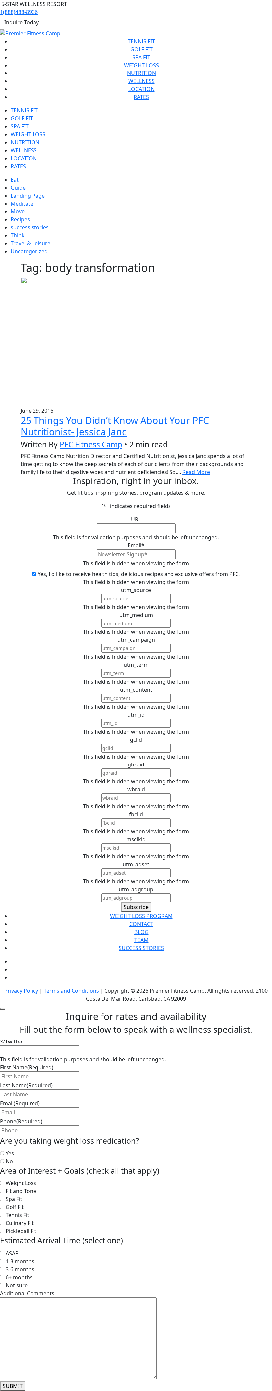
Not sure (17, 1285)
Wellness (141, 81)
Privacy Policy (21, 990)
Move (18, 211)
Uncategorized (29, 251)
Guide (18, 187)
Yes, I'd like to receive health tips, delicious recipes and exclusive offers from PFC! (139, 574)
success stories (30, 227)
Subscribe (136, 907)
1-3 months (20, 1261)
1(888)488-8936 (19, 12)
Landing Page (28, 195)
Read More (196, 472)
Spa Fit (141, 57)
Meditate (22, 203)
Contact (141, 924)
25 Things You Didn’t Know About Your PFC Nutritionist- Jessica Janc (115, 426)
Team (141, 940)
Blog (141, 932)
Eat (15, 179)
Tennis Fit (141, 41)
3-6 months (20, 1269)
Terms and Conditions (71, 990)
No (9, 1161)
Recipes (20, 219)
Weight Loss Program (141, 916)
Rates (141, 97)
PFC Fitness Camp (91, 444)
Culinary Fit (20, 1223)
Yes (10, 1153)
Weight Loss (141, 65)
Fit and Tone (21, 1191)
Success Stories (141, 948)
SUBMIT (13, 1386)
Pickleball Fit (21, 1231)
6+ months (19, 1277)
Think (18, 235)
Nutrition (141, 73)
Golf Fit (141, 49)
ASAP (12, 1253)
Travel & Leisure (30, 243)
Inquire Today (21, 22)
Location (141, 89)
